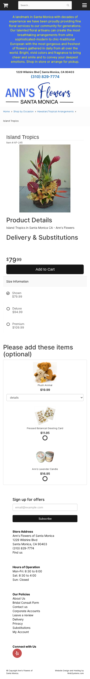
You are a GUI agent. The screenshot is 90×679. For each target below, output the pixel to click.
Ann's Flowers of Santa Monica (39, 94)
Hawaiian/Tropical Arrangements (55, 111)
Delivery (18, 619)
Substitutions (21, 627)
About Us (19, 598)
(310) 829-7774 (45, 76)
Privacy (18, 623)
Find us (17, 552)
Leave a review (23, 615)
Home (6, 111)
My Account (21, 632)
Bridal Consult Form (26, 602)
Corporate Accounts (26, 611)
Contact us (20, 607)
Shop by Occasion (23, 111)
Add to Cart (45, 269)
